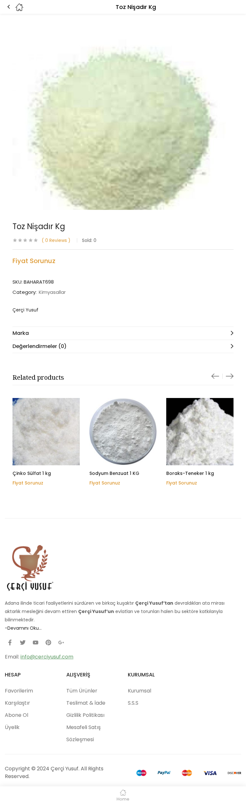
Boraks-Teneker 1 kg (190, 473)
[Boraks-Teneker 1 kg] (200, 431)
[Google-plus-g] (61, 642)
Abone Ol (16, 715)
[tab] (123, 333)
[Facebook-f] (10, 642)
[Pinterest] (48, 642)
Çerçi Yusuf (25, 310)
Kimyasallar (52, 292)
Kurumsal (139, 690)
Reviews (56, 240)
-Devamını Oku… (23, 628)
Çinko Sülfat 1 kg (31, 473)
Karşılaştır (17, 703)
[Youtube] (35, 642)
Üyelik (12, 727)
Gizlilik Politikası (85, 715)
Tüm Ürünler (81, 690)
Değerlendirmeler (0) (39, 346)
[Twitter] (23, 642)
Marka (20, 333)
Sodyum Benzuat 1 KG (114, 473)
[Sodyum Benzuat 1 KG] (123, 431)
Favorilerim (19, 690)
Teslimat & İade (85, 703)
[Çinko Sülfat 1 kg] (46, 431)
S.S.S (133, 703)
